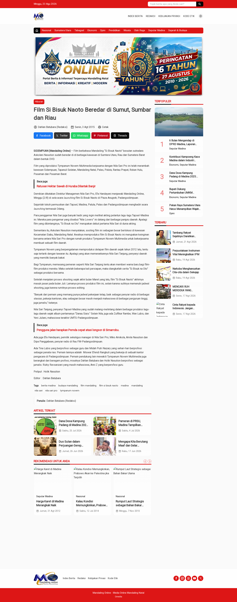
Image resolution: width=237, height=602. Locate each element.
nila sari (39, 390)
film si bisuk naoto (108, 385)
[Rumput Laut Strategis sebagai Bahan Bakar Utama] (132, 480)
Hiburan (39, 101)
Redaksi (150, 16)
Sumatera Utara (62, 30)
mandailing (137, 385)
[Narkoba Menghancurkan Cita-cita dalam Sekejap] (163, 273)
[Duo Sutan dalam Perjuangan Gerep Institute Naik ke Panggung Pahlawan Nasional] (45, 446)
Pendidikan (114, 30)
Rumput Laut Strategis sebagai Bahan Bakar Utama (130, 505)
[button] (199, 4)
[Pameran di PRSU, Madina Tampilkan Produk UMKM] (105, 426)
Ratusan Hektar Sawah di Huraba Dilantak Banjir (66, 186)
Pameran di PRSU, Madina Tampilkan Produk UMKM (129, 425)
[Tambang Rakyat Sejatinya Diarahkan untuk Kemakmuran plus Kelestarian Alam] (163, 237)
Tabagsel (79, 30)
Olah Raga (139, 30)
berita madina (48, 385)
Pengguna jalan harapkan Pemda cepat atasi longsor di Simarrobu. (78, 330)
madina (125, 385)
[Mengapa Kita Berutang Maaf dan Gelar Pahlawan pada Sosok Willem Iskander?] (105, 446)
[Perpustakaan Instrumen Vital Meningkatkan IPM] (163, 255)
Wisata (127, 30)
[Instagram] (182, 578)
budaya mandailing (68, 385)
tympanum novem (69, 390)
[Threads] (188, 578)
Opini (102, 30)
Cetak (105, 127)
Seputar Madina (156, 30)
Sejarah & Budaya (177, 30)
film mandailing (88, 385)
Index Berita (135, 16)
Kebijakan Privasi (169, 16)
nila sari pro (51, 390)
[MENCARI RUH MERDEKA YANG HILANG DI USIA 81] (163, 291)
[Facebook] (176, 578)
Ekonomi (92, 30)
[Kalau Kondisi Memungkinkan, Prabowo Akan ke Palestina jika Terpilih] (93, 480)
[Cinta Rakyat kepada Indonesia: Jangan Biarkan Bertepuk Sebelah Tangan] (163, 309)
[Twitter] (200, 578)
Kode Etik (189, 16)
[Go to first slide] (149, 461)
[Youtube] (194, 578)
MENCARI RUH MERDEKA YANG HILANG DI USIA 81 (184, 290)
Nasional (46, 30)
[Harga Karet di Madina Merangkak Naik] (53, 480)
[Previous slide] (145, 461)
